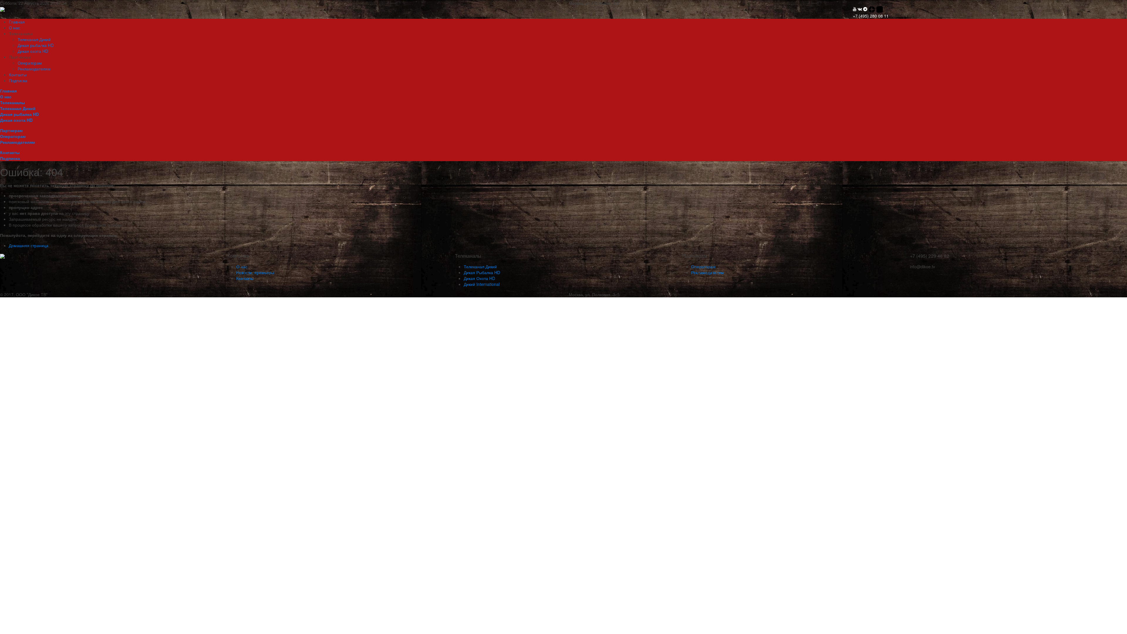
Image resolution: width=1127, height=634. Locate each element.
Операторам (30, 63)
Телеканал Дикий (34, 39)
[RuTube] (879, 9)
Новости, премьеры (255, 272)
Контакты (17, 74)
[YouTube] (854, 9)
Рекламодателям (34, 69)
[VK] (860, 9)
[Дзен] (872, 9)
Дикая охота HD (33, 51)
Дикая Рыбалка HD (482, 272)
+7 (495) (871, 16)
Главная (17, 22)
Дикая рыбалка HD (36, 45)
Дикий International (482, 284)
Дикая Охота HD (479, 278)
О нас (14, 28)
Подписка (18, 80)
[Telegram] (865, 9)
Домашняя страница (28, 245)
